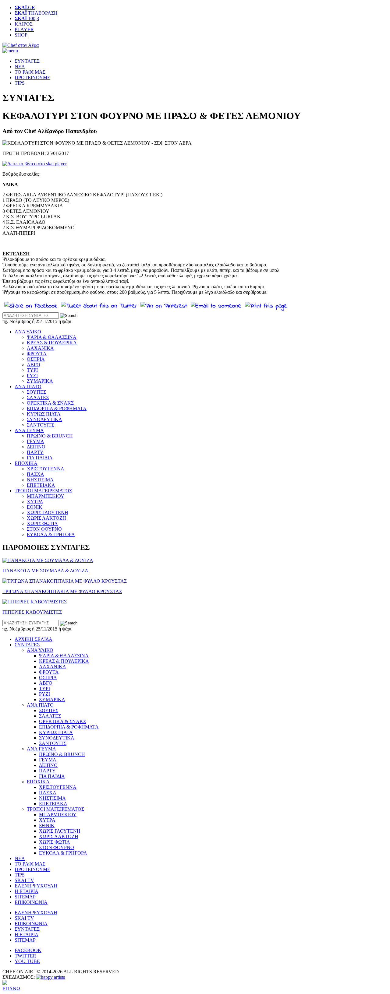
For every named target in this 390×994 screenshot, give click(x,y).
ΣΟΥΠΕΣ (36, 392)
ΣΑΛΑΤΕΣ (38, 397)
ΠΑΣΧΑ (35, 474)
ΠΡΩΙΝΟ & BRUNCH (50, 435)
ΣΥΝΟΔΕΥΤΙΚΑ (44, 419)
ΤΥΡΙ (32, 370)
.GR (25, 7)
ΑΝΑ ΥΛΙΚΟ (28, 331)
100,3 (27, 18)
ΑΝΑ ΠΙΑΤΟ (28, 386)
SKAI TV (24, 880)
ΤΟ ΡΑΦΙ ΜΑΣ (30, 72)
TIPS (20, 83)
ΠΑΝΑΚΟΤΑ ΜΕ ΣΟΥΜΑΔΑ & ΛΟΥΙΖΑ (45, 570)
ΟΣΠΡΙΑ (36, 359)
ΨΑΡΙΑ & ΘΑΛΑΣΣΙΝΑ (51, 337)
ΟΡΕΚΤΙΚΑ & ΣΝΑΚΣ (50, 403)
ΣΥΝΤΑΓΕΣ (27, 61)
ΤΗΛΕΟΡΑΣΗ (36, 13)
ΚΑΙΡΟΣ (24, 23)
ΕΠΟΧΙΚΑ (26, 463)
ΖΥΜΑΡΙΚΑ (40, 381)
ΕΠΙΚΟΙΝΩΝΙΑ (31, 902)
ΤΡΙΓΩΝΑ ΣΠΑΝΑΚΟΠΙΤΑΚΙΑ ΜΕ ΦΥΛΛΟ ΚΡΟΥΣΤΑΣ (62, 591)
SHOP (21, 34)
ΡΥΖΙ (32, 375)
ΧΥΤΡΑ (35, 501)
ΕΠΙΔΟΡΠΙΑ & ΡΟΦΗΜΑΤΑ (57, 408)
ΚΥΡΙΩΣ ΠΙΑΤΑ (44, 413)
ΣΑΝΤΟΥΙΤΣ (40, 424)
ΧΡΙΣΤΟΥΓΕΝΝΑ (45, 468)
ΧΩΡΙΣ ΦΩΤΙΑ (42, 523)
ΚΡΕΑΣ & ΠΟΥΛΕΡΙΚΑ (52, 342)
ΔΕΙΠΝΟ (36, 446)
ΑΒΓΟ (33, 364)
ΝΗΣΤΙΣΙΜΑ (40, 479)
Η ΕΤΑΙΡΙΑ (26, 891)
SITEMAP (25, 896)
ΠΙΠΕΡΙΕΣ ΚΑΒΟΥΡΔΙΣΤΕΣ (32, 612)
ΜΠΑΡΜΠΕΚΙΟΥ (45, 496)
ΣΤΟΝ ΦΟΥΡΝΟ (44, 529)
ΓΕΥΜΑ (35, 441)
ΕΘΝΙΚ (34, 507)
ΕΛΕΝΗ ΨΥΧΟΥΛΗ (36, 885)
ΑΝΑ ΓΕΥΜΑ (29, 430)
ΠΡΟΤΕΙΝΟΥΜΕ (32, 77)
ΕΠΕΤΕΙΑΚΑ (41, 485)
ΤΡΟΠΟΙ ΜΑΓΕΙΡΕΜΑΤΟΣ (43, 490)
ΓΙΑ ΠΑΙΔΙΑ (40, 457)
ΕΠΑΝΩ (11, 988)
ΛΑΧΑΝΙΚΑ (40, 348)
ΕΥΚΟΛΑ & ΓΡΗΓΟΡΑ (51, 534)
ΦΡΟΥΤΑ (37, 353)
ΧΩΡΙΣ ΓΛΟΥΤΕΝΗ (47, 512)
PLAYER (24, 29)
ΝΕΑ (20, 66)
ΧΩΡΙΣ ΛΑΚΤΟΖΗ (46, 518)
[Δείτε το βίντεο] (34, 163)
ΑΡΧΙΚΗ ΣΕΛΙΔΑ (33, 639)
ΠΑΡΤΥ (35, 452)
